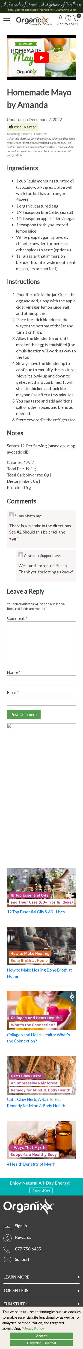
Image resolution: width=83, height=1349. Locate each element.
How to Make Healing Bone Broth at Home (39, 973)
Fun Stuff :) (16, 1304)
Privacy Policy (32, 1328)
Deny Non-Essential (41, 1343)
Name (13, 672)
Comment (17, 618)
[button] (6, 20)
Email (13, 692)
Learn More (16, 1277)
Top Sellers (15, 1290)
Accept (41, 1336)
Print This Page (25, 127)
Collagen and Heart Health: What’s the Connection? (38, 1037)
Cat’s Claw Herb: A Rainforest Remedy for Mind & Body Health (36, 1102)
